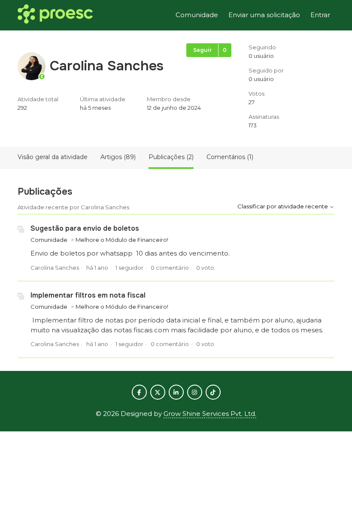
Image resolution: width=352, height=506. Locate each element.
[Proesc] (55, 15)
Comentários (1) (229, 157)
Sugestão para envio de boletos (84, 228)
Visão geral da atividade (53, 157)
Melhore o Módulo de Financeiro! (122, 239)
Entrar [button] (320, 15)
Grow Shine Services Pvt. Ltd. (210, 414)
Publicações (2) (171, 157)
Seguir (202, 50)
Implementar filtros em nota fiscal (88, 295)
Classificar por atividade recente (283, 206)
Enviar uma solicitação (264, 15)
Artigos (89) (118, 157)
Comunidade (197, 15)
